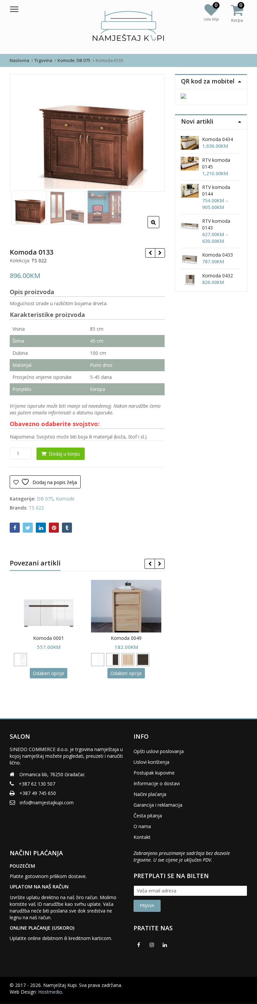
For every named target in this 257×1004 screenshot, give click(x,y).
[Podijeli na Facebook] (15, 528)
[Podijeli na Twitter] (28, 528)
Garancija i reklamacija (158, 805)
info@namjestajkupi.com (47, 802)
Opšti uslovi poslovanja (159, 751)
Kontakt (142, 837)
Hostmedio (50, 992)
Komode (65, 498)
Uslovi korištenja (151, 762)
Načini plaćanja (150, 794)
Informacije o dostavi (157, 783)
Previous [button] (22, 131)
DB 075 (45, 498)
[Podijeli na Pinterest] (54, 528)
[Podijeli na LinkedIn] (41, 528)
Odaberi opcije (48, 673)
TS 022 (39, 260)
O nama (142, 826)
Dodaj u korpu (64, 454)
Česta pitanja (148, 815)
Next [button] (153, 131)
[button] (159, 227)
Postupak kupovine (154, 772)
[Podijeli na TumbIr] (67, 528)
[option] (87, 133)
